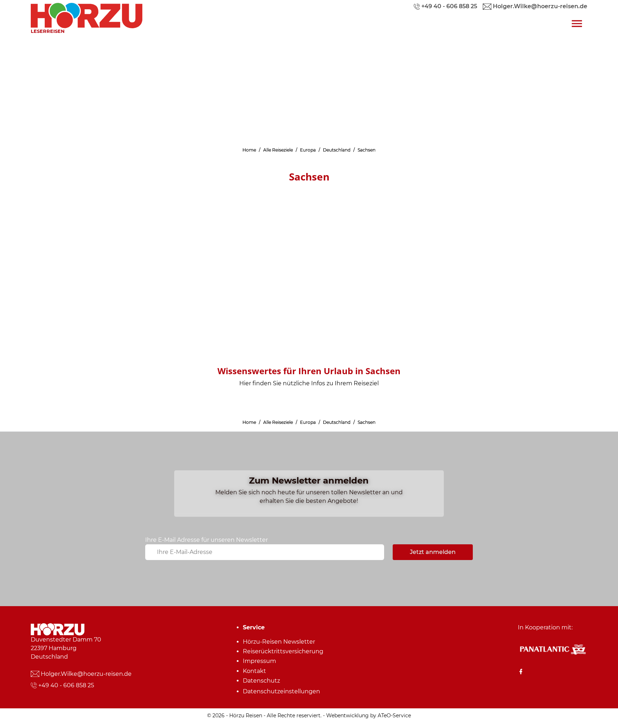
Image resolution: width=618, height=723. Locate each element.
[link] (86, 13)
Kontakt (254, 671)
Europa (308, 150)
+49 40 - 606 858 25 (66, 685)
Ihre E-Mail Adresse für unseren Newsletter (206, 539)
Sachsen (367, 150)
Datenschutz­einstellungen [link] (281, 691)
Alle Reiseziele (278, 150)
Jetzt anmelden (433, 552)
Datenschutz (261, 680)
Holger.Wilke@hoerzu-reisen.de (86, 673)
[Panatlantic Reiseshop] (552, 648)
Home (249, 150)
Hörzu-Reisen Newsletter (279, 641)
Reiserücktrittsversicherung (283, 651)
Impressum (259, 661)
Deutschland (336, 150)
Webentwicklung (347, 715)
